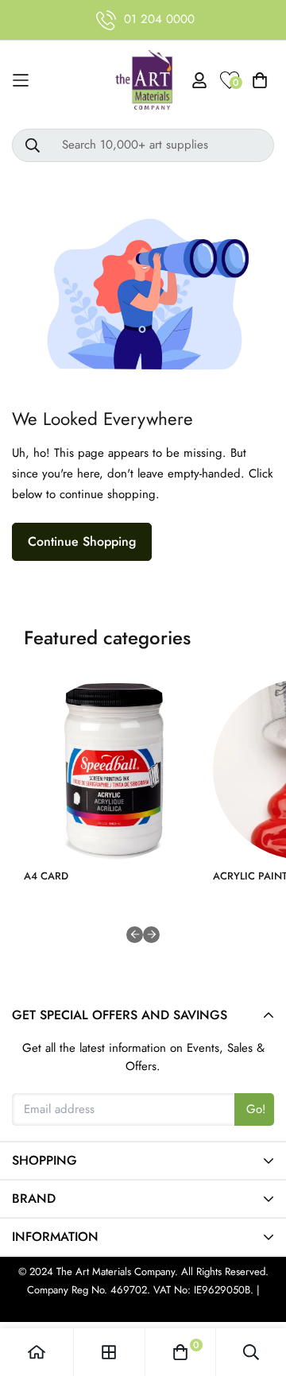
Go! (256, 1109)
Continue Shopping (82, 541)
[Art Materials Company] (143, 81)
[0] (180, 1352)
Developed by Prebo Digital (143, 1307)
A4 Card (46, 875)
